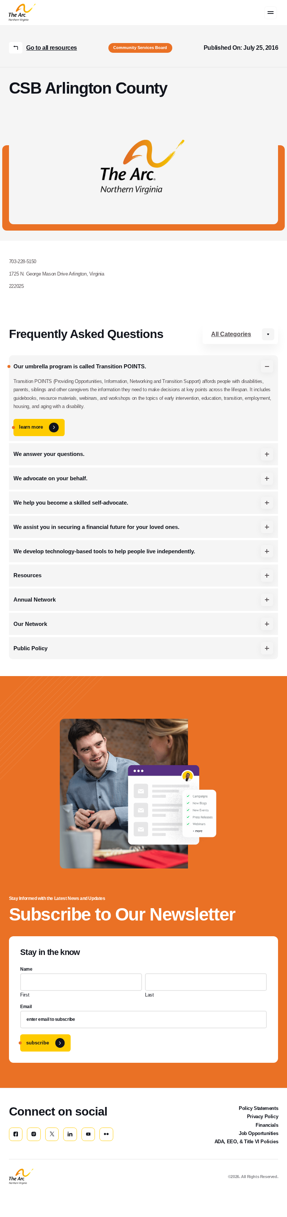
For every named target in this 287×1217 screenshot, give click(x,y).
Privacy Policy (262, 1116)
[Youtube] (88, 1134)
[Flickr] (106, 1134)
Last (149, 995)
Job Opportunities (258, 1133)
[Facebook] (15, 1134)
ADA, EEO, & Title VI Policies (246, 1141)
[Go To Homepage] (21, 1176)
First (24, 995)
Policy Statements (258, 1108)
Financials (267, 1125)
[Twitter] (52, 1134)
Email (25, 1006)
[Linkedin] (70, 1134)
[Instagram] (33, 1134)
